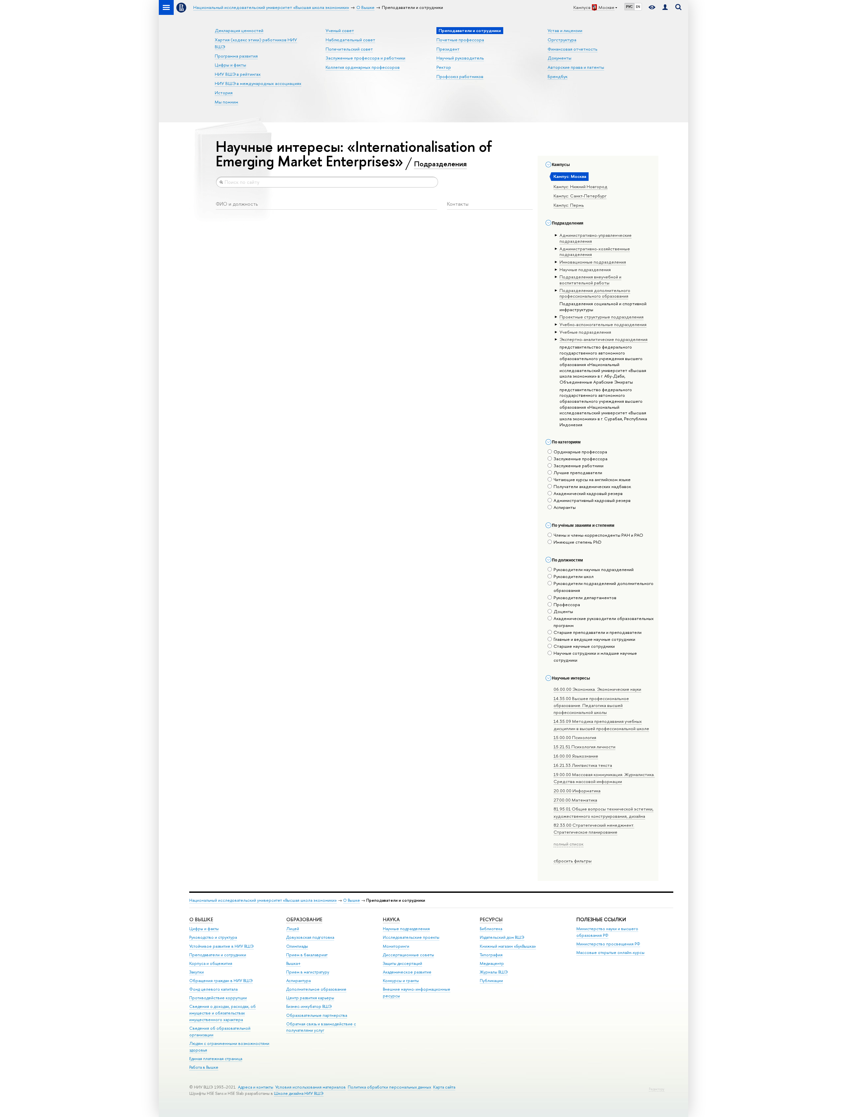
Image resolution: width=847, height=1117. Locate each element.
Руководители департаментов (585, 597)
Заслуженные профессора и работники (365, 58)
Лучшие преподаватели (578, 473)
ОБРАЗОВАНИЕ (304, 919)
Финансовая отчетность (573, 49)
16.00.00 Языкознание (576, 756)
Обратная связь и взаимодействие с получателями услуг (321, 1027)
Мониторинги (396, 946)
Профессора (567, 604)
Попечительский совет (349, 49)
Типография (491, 955)
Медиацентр (492, 963)
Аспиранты (565, 507)
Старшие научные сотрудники (584, 646)
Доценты (563, 611)
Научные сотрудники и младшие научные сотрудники (595, 656)
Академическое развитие (407, 972)
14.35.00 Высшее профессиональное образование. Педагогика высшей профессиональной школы (591, 705)
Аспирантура (298, 980)
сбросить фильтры (573, 861)
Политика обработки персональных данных (389, 1087)
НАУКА (391, 919)
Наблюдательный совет (350, 40)
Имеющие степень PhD (578, 542)
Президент (448, 49)
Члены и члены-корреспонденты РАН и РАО (598, 535)
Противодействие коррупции (218, 998)
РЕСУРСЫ (491, 919)
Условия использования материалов (310, 1087)
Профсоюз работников (459, 76)
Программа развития (236, 56)
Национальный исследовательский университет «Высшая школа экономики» (263, 900)
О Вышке (351, 900)
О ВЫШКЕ (201, 919)
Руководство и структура (213, 937)
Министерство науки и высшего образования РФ (607, 932)
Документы (559, 58)
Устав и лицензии (565, 30)
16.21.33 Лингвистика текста (583, 765)
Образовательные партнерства (316, 1015)
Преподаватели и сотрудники (217, 955)
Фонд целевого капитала (213, 989)
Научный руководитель (460, 58)
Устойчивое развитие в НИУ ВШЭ (221, 946)
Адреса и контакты (255, 1087)
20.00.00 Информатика (577, 791)
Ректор (443, 67)
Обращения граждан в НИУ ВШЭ (221, 980)
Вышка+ (293, 963)
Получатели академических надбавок (592, 486)
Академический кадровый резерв (588, 493)
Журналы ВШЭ (494, 972)
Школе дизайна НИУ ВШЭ (299, 1093)
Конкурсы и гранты (401, 980)
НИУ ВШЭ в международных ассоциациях (258, 83)
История (224, 93)
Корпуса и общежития (210, 963)
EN (638, 6)
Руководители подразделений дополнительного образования (603, 586)
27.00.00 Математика (575, 800)
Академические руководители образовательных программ (604, 621)
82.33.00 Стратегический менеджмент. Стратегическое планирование (594, 828)
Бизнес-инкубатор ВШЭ (309, 1006)
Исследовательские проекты (411, 937)
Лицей (292, 928)
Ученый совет (340, 30)
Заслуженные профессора (580, 459)
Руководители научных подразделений (594, 569)
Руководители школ (574, 576)
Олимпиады (297, 946)
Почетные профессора (460, 40)
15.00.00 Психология (575, 737)
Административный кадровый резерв (592, 500)
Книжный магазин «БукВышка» (508, 946)
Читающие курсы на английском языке (592, 479)
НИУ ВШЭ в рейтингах (238, 74)
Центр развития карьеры (310, 998)
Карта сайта (444, 1087)
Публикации (491, 980)
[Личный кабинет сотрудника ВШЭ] (665, 7)
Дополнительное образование (316, 989)
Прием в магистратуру (307, 972)
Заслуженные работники (578, 466)
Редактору (656, 1089)
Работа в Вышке (203, 1067)
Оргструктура (562, 40)
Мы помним (226, 102)
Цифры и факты (230, 65)
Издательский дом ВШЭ (502, 937)
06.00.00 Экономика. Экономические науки (597, 689)
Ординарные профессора (580, 452)
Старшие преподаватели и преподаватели (598, 632)
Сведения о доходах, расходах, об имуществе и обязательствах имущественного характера (222, 1013)
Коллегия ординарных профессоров (363, 67)
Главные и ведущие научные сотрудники (594, 639)
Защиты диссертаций (402, 963)
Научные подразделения (406, 928)
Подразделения (440, 164)
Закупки (196, 972)
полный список (568, 844)
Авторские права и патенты (576, 67)
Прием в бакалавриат (307, 955)
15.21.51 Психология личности (584, 747)
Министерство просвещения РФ (608, 944)
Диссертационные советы (408, 955)
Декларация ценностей (239, 30)
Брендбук (557, 76)
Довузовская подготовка (310, 937)
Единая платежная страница (215, 1058)
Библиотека (491, 928)
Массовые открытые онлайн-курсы (610, 952)
